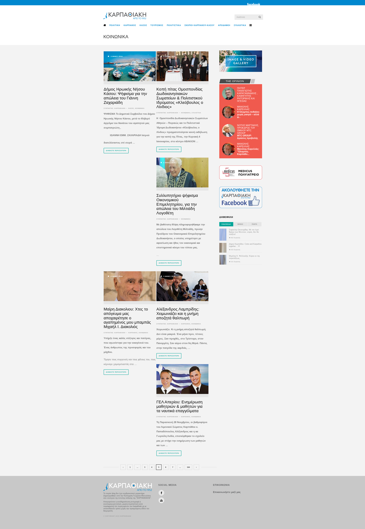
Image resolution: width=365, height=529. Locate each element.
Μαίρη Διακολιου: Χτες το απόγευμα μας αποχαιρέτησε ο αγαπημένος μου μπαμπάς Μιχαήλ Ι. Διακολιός (127, 318)
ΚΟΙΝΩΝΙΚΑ (139, 108)
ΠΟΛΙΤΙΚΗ (114, 25)
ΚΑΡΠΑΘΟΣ (130, 25)
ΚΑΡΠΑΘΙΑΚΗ (119, 108)
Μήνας (240, 224)
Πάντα (254, 224)
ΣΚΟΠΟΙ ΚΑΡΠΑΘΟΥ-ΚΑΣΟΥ (199, 25)
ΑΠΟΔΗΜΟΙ (224, 25)
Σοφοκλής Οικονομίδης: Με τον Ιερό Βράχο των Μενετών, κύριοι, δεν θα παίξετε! (244, 232)
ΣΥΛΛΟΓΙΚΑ (240, 25)
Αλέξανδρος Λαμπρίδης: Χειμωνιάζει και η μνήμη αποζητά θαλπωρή (177, 313)
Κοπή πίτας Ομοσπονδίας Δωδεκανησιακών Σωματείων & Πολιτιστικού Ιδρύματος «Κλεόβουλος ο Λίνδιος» (179, 98)
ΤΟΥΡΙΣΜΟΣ (156, 25)
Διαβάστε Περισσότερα (116, 150)
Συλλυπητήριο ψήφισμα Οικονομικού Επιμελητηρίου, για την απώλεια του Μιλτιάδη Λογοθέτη (177, 204)
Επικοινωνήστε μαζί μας (227, 492)
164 (188, 467)
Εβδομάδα (226, 224)
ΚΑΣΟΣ (143, 25)
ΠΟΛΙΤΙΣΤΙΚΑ (174, 25)
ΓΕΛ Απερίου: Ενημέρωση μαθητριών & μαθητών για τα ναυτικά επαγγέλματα (179, 406)
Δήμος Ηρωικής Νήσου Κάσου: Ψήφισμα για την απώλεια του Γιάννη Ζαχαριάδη (125, 96)
